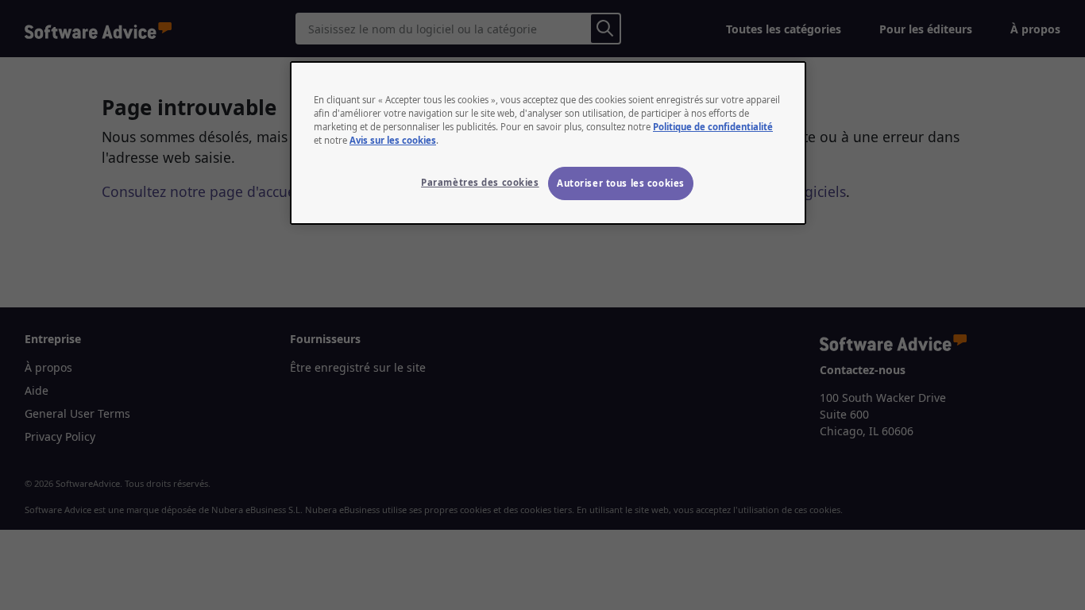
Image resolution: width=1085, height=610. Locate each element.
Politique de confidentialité (713, 127)
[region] (548, 143)
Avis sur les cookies (392, 140)
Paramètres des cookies (480, 182)
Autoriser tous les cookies (621, 183)
